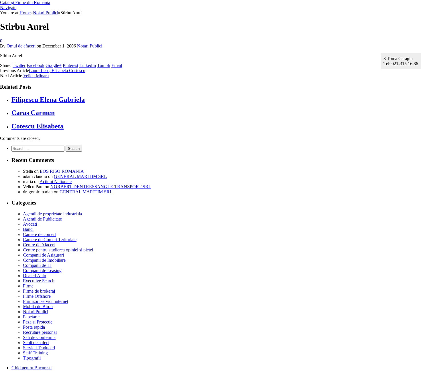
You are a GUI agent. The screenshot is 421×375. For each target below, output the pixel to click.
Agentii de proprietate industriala (52, 213)
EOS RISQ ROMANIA (62, 171)
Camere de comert (39, 234)
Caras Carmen (33, 112)
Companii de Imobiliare (44, 260)
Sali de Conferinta (39, 337)
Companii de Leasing (42, 270)
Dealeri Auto (34, 275)
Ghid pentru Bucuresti (31, 367)
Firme (28, 285)
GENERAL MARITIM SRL (80, 176)
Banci (28, 229)
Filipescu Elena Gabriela (48, 99)
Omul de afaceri (21, 45)
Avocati (30, 224)
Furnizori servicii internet (45, 301)
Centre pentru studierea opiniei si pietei (58, 249)
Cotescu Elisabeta (37, 126)
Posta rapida (34, 327)
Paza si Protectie (37, 322)
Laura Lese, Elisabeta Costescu (57, 70)
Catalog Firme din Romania (25, 2)
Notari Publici (89, 45)
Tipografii (32, 358)
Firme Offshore (37, 296)
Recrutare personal (40, 332)
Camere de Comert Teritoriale (49, 239)
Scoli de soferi (36, 342)
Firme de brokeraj (39, 291)
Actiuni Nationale (56, 181)
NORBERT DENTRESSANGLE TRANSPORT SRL (100, 186)
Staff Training (35, 352)
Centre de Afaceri (39, 244)
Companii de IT (37, 265)
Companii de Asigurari (43, 255)
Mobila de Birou (38, 306)
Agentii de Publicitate (42, 219)
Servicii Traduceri (39, 347)
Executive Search (38, 280)
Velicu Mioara (36, 75)
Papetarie (31, 316)
